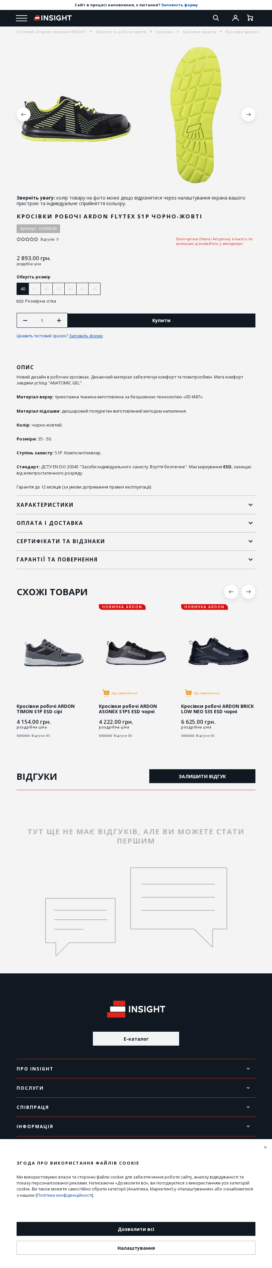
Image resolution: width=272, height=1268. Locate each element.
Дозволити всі (136, 1229)
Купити (161, 320)
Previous (24, 114)
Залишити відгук (202, 776)
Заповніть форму (179, 5)
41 (35, 289)
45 (82, 289)
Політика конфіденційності (64, 1195)
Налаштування (136, 1248)
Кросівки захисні (199, 31)
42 (46, 289)
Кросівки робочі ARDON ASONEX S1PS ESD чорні (128, 709)
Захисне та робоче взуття (121, 31)
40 (23, 289)
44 (70, 289)
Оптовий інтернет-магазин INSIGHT (51, 31)
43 (58, 289)
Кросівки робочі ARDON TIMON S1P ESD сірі (46, 709)
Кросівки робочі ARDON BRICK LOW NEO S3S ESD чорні (217, 709)
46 (94, 289)
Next (248, 114)
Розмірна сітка (40, 301)
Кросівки (164, 31)
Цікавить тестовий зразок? (60, 336)
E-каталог (136, 1039)
